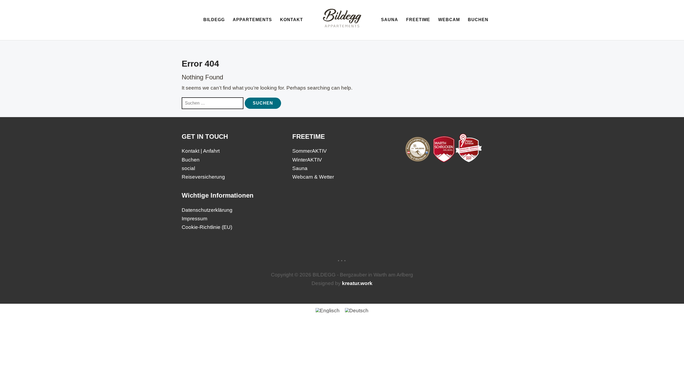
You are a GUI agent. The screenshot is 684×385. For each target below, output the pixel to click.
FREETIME (418, 19)
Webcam (449, 19)
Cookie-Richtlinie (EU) (207, 227)
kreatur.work (357, 283)
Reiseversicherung (203, 177)
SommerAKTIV (309, 151)
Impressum (194, 218)
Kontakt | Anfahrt (201, 151)
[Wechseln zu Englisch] (327, 310)
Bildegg (214, 19)
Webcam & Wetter (313, 177)
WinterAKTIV (307, 160)
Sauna (389, 19)
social (188, 168)
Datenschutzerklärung (207, 210)
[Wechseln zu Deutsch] (356, 310)
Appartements (252, 19)
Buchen (478, 19)
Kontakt (291, 19)
